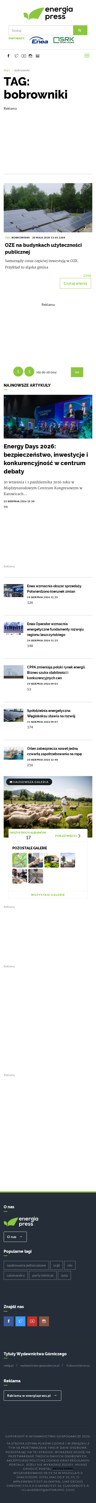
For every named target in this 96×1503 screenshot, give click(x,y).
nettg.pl (9, 1365)
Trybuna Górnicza (78, 1365)
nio (69, 1265)
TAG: (8, 237)
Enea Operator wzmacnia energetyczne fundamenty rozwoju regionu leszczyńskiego (55, 629)
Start (7, 70)
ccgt (56, 1265)
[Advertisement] (48, 136)
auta (64, 1275)
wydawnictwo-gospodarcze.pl (39, 1365)
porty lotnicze (42, 1275)
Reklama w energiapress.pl (29, 1395)
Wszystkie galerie (48, 895)
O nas (12, 1237)
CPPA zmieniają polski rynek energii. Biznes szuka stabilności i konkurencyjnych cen (56, 672)
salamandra (16, 1275)
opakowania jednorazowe (26, 1265)
